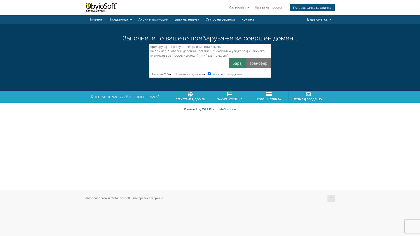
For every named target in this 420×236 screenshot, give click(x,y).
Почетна (95, 19)
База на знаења (187, 19)
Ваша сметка (318, 19)
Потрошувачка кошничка (312, 7)
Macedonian (237, 7)
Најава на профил (268, 7)
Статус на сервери (220, 19)
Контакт (248, 19)
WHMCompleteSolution (219, 109)
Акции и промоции (153, 19)
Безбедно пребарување (227, 74)
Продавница (119, 19)
